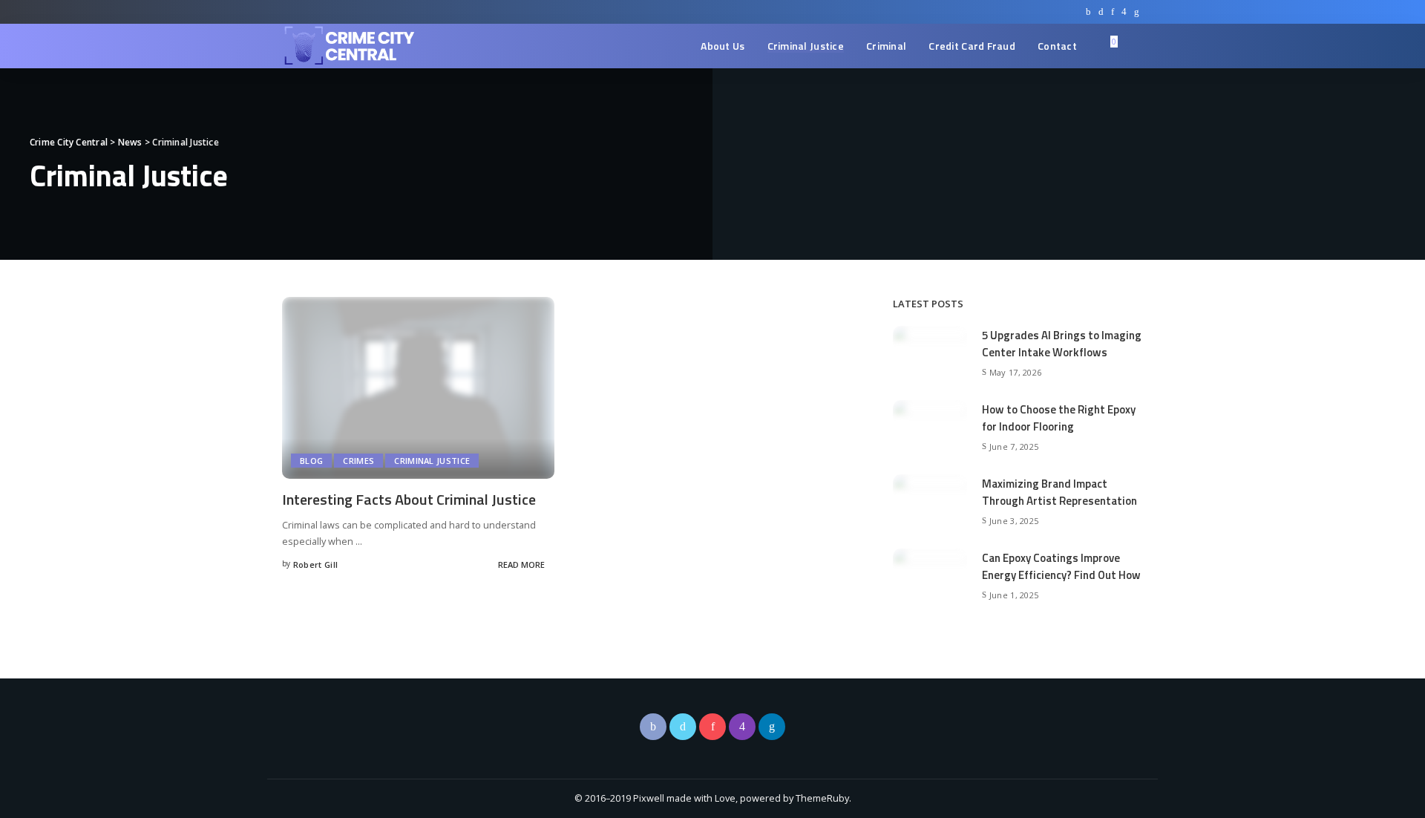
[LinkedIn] (1136, 12)
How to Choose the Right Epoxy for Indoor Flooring (1059, 418)
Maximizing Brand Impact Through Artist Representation (1059, 492)
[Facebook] (1088, 12)
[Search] (1133, 46)
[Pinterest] (1112, 12)
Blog (311, 460)
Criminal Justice (432, 460)
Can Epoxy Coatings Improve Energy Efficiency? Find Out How (1061, 566)
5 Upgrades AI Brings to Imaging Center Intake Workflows (1061, 344)
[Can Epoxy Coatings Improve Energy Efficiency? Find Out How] (930, 575)
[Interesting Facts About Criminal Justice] (418, 386)
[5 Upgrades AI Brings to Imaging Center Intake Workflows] (930, 352)
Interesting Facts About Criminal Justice (409, 499)
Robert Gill (315, 564)
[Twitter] (1101, 12)
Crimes (358, 460)
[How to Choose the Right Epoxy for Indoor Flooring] (930, 426)
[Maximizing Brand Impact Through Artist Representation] (930, 501)
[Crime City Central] (349, 46)
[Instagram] (1124, 12)
